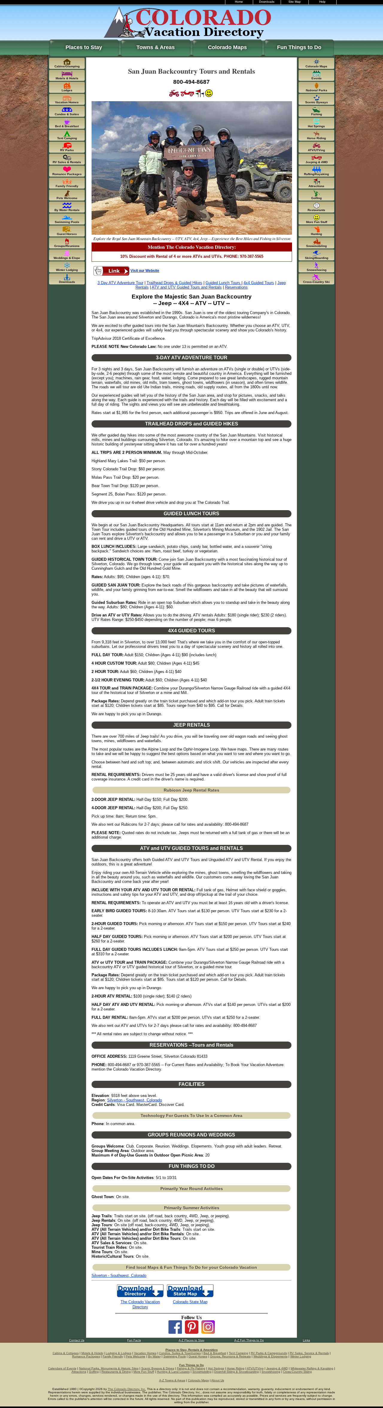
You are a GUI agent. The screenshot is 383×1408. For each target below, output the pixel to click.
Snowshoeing (271, 1371)
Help (322, 1)
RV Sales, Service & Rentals (309, 1353)
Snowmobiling (202, 1371)
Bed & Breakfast (214, 1353)
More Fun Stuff (143, 1371)
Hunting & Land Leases (173, 1371)
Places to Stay (84, 47)
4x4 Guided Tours (259, 283)
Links (306, 1340)
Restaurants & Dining (116, 1371)
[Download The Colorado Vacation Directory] (140, 1297)
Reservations (236, 287)
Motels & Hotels (92, 1353)
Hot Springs (216, 1368)
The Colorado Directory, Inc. (127, 1389)
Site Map (294, 1)
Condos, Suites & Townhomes (180, 1353)
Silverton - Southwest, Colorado (134, 1100)
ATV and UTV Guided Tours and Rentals (187, 287)
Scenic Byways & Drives (157, 1368)
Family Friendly (113, 1356)
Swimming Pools (174, 1356)
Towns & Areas (155, 47)
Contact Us (76, 1340)
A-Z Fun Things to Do (249, 1340)
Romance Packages (86, 1356)
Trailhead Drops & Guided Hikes (174, 283)
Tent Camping (238, 1353)
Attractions (79, 1371)
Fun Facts (134, 1340)
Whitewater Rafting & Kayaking (312, 1368)
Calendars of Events (62, 1368)
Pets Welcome (135, 1356)
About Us (217, 1380)
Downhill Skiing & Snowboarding (236, 1371)
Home (239, 1)
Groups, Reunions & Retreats (230, 1356)
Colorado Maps (227, 47)
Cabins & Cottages (66, 1353)
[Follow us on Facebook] (175, 1332)
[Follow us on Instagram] (208, 1332)
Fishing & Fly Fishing (191, 1368)
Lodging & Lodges (118, 1353)
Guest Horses (198, 1356)
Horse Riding (235, 1368)
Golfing (94, 1371)
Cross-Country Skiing (297, 1371)
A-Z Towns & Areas (172, 1380)
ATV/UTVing (255, 1368)
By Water (154, 1356)
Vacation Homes (145, 1353)
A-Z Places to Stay (191, 1340)
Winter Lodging (300, 1356)
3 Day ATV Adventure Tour (120, 283)
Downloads (266, 1)
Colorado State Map (190, 1302)
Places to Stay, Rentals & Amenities (191, 1349)
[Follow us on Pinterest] (191, 1332)
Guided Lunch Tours (223, 283)
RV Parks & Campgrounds (269, 1353)
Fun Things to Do (299, 47)
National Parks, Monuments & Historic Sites (109, 1368)
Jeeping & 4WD (277, 1368)
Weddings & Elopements (270, 1356)
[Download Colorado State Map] (190, 1297)
